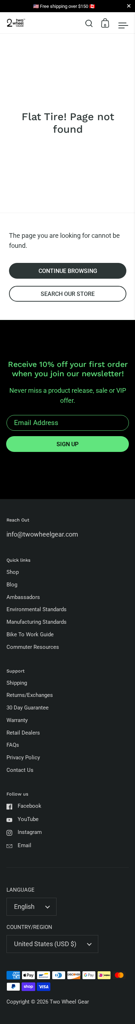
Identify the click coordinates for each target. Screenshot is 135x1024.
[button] (89, 23)
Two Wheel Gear (69, 1002)
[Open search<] (89, 23)
